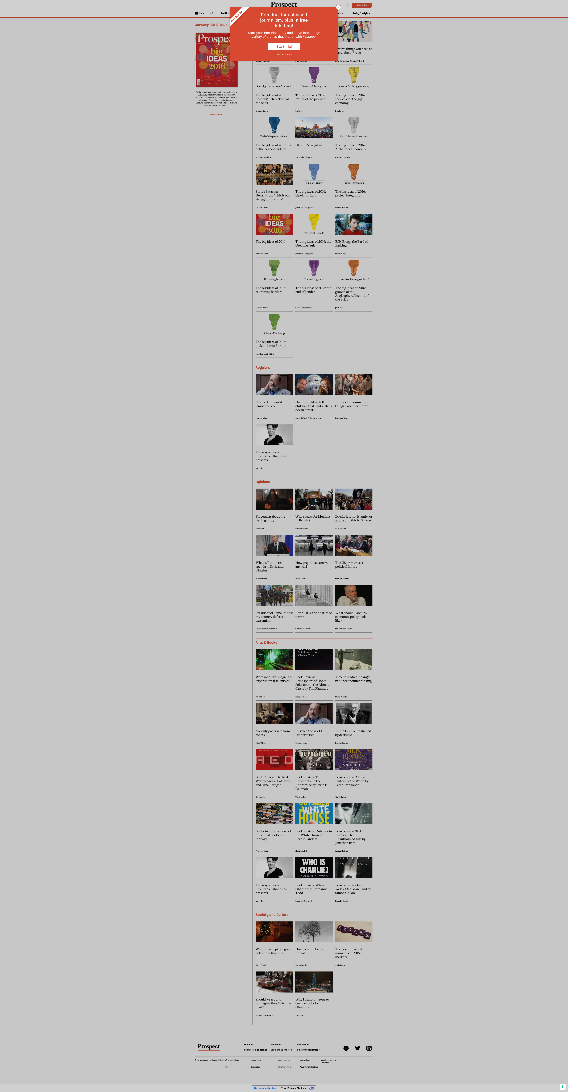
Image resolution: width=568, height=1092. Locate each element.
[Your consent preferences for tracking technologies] (563, 1087)
